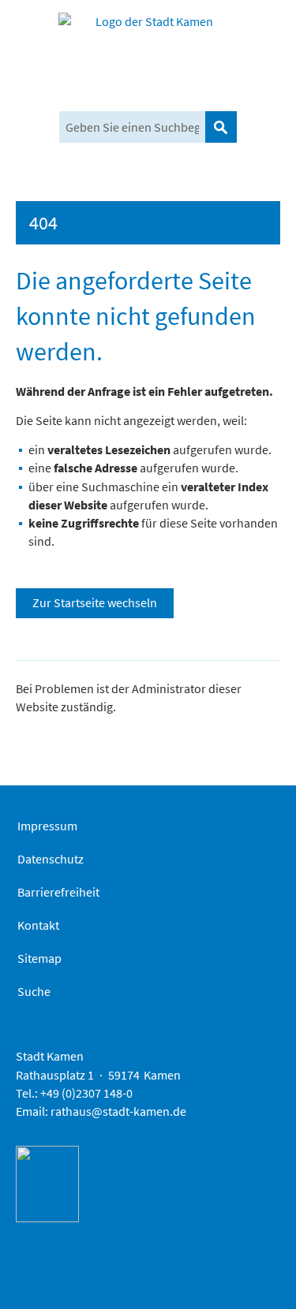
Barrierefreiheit (58, 892)
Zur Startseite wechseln (94, 602)
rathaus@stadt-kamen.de (118, 1111)
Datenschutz (50, 859)
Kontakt (38, 925)
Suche (34, 991)
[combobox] (132, 127)
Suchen (221, 127)
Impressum (47, 826)
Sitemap (39, 958)
